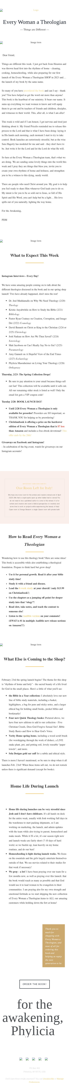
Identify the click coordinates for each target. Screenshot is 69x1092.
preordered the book (34, 90)
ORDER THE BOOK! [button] (35, 984)
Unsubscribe (48, 1079)
